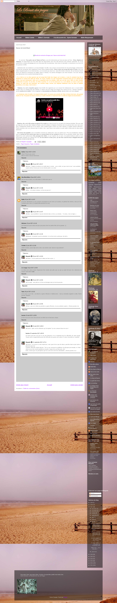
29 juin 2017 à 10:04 (38, 280)
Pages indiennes (94, 118)
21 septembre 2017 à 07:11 (39, 342)
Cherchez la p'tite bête (95, 231)
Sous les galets (94, 235)
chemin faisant (94, 217)
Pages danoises (94, 106)
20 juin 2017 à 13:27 (38, 211)
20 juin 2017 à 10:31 (35, 177)
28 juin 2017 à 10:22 (30, 291)
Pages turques (93, 149)
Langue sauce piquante (94, 444)
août (93, 517)
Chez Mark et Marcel (95, 369)
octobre (94, 513)
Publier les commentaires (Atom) (31, 388)
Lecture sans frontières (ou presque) (93, 396)
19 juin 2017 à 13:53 (30, 151)
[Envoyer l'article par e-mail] (35, 141)
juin (93, 521)
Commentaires (94, 496)
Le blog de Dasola (95, 378)
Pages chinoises (94, 100)
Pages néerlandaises (95, 138)
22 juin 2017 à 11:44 (32, 223)
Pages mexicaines (94, 129)
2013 (91, 561)
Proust (97, 193)
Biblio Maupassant (87, 37)
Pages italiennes (94, 124)
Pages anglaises (94, 95)
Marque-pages (94, 430)
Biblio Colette (29, 37)
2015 (91, 556)
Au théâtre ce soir (94, 73)
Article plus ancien (76, 385)
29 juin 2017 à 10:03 (38, 256)
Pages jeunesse (94, 128)
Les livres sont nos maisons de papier (95, 408)
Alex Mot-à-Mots (25, 177)
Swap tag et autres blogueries (94, 157)
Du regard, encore (94, 206)
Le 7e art (92, 87)
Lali (91, 200)
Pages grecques (94, 116)
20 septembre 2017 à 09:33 (37, 333)
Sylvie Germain (93, 159)
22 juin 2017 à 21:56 (31, 245)
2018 (91, 504)
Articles (93, 493)
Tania (22, 291)
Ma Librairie (93, 428)
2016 (91, 554)
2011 (91, 565)
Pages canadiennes (95, 99)
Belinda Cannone (91, 194)
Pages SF (92, 89)
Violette (23, 245)
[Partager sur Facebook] (43, 142)
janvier (93, 551)
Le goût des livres (95, 380)
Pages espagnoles (94, 111)
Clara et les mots (94, 371)
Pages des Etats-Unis (95, 108)
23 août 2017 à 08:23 (38, 326)
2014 (91, 558)
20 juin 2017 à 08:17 (38, 164)
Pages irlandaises (94, 120)
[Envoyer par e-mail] (38, 142)
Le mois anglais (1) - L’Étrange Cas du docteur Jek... (96, 544)
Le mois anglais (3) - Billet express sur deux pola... (96, 525)
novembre (94, 511)
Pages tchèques (94, 147)
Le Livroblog (93, 383)
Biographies (93, 75)
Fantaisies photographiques (94, 85)
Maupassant (97, 187)
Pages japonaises (94, 126)
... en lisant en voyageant (94, 352)
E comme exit (93, 253)
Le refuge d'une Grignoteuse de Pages (94, 387)
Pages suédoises (94, 145)
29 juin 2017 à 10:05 (38, 304)
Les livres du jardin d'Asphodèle (95, 404)
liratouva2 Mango (94, 416)
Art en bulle (93, 71)
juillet (93, 519)
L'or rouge (24, 267)
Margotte (28, 164)
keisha (23, 151)
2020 (91, 502)
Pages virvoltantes (34, 144)
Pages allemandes (94, 93)
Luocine (92, 425)
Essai (91, 80)
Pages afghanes (94, 91)
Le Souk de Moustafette (93, 391)
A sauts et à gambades (93, 358)
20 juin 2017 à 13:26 (38, 188)
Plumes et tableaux (94, 153)
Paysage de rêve (94, 201)
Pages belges (93, 97)
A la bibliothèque (94, 70)
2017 (91, 507)
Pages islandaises (94, 122)
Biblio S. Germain (44, 37)
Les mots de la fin (95, 411)
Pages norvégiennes (95, 135)
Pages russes (93, 142)
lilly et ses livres (94, 414)
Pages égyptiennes (94, 151)
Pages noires (93, 133)
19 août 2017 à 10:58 (31, 315)
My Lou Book (93, 433)
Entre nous (93, 210)
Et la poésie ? (93, 82)
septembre (94, 515)
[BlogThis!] (40, 142)
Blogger (65, 597)
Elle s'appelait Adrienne (94, 251)
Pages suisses (93, 143)
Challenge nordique (94, 77)
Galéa (22, 199)
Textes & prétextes (95, 435)
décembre (94, 508)
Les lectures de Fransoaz (94, 400)
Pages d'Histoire (94, 102)
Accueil (18, 37)
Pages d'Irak (93, 104)
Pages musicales (94, 131)
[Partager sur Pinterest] (45, 142)
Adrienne (23, 223)
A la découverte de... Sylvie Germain (65, 37)
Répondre (23, 158)
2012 (91, 563)
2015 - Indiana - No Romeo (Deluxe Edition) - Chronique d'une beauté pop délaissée (95, 262)
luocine (23, 315)
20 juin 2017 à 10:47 (30, 199)
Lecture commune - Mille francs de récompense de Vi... (96, 533)
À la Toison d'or (94, 451)
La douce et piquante (93, 229)
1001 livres (93, 355)
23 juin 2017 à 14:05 (32, 267)
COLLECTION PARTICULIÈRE (94, 224)
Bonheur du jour (94, 205)
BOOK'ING (93, 366)
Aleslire (92, 361)
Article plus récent (22, 385)
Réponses (25, 161)
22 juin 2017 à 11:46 (38, 234)
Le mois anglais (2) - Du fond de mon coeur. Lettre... (96, 539)
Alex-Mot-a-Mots (94, 364)
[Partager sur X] (41, 142)
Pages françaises (25, 144)
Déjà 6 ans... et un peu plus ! (95, 548)
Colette (91, 182)
